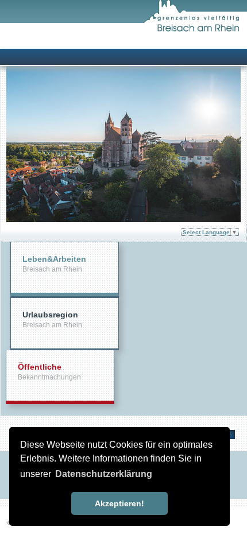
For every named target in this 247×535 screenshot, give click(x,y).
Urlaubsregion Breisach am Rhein (52, 319)
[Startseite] (195, 29)
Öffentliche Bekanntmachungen (49, 371)
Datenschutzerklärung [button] (103, 474)
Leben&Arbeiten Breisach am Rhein (54, 263)
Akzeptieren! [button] (119, 503)
